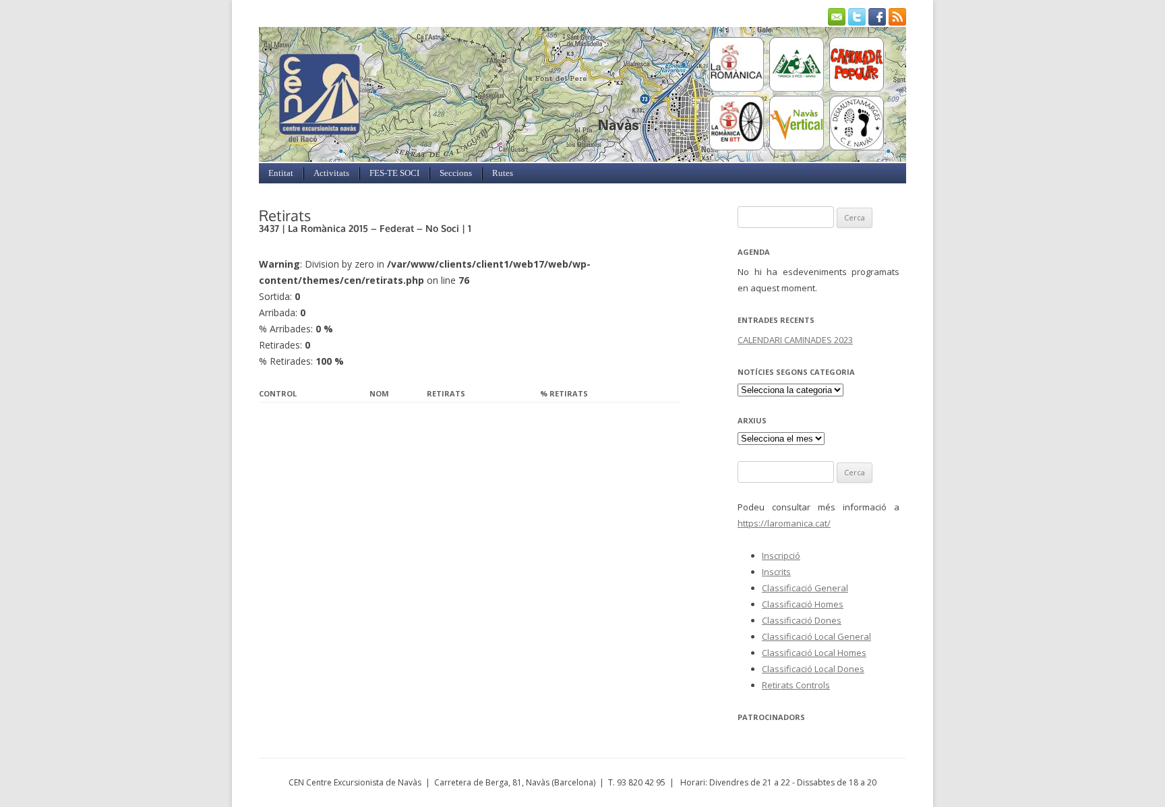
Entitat (280, 173)
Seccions (456, 173)
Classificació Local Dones (813, 669)
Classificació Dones (801, 620)
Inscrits (776, 572)
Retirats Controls (796, 685)
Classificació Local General (816, 636)
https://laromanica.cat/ (784, 523)
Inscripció (781, 555)
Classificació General (805, 588)
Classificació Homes (802, 604)
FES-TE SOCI (394, 173)
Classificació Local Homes (814, 653)
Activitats (331, 173)
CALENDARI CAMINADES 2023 (795, 340)
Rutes (502, 173)
